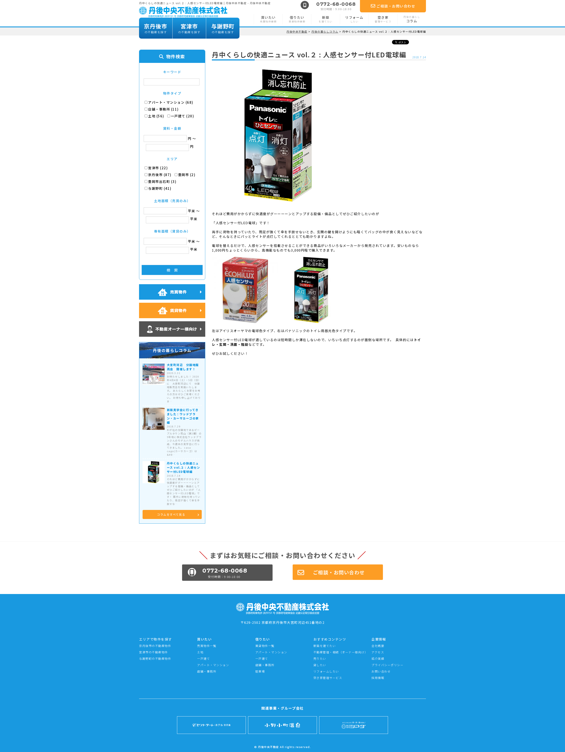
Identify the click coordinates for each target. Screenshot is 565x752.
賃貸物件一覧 (265, 646)
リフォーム (354, 19)
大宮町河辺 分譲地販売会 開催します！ (183, 367)
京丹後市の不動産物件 (155, 646)
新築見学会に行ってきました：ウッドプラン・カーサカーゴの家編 (183, 416)
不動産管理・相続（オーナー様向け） (340, 652)
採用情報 (377, 678)
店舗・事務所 (206, 671)
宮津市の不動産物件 (153, 652)
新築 (326, 19)
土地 (200, 652)
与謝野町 (223, 28)
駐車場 (260, 671)
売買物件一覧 (206, 646)
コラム (411, 19)
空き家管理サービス (327, 678)
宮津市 (189, 28)
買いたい (268, 19)
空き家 (383, 19)
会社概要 (377, 646)
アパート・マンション (213, 665)
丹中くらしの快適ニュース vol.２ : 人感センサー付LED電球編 (183, 467)
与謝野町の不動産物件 (155, 658)
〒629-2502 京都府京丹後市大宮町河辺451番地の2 (283, 622)
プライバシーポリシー (387, 665)
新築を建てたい (324, 646)
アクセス (377, 652)
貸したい (319, 665)
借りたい (297, 19)
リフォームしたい (326, 671)
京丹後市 (155, 28)
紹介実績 (377, 658)
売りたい (319, 658)
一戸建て (203, 658)
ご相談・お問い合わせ (396, 6)
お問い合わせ (381, 671)
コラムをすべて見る (171, 514)
